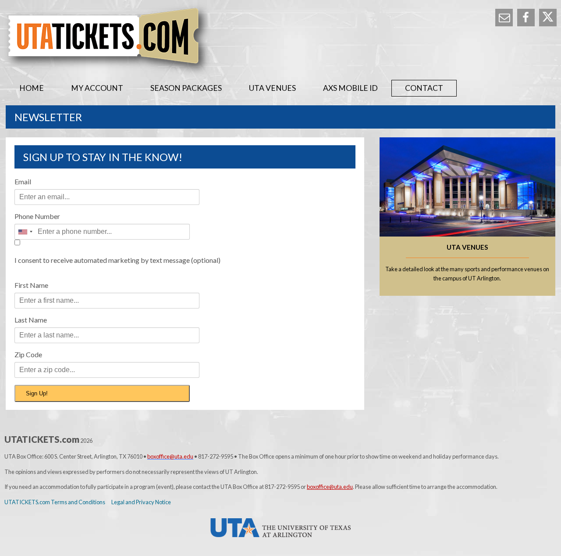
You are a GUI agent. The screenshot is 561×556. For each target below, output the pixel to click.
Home (31, 88)
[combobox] (25, 231)
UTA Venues (272, 88)
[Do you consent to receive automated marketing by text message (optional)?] (102, 246)
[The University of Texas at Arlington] (280, 527)
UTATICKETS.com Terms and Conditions (54, 502)
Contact (424, 88)
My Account (97, 88)
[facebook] (526, 17)
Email (22, 181)
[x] (548, 17)
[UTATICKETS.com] (280, 40)
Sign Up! (37, 393)
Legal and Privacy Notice (141, 502)
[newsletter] (504, 17)
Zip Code (28, 354)
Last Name (30, 320)
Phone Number (37, 216)
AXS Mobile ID (350, 88)
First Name (31, 285)
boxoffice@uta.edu (330, 486)
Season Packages (186, 88)
